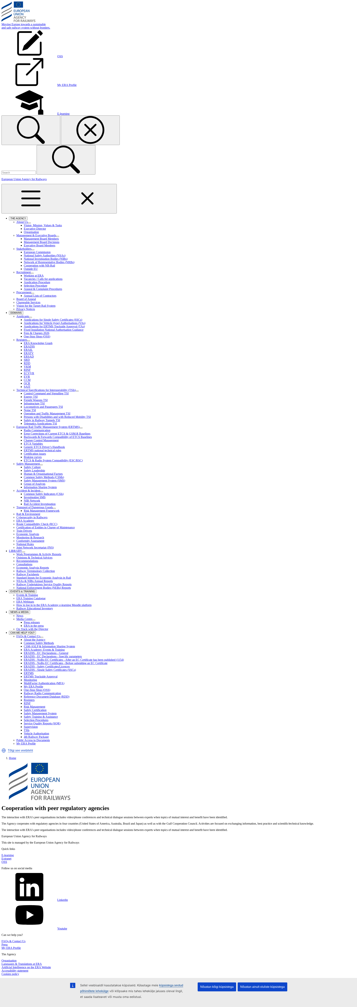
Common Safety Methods (39, 643)
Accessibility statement (14, 970)
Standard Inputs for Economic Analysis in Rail (43, 577)
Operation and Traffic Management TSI (47, 413)
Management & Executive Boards (36, 235)
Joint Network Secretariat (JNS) (35, 547)
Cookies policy (10, 974)
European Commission (37, 252)
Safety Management (28, 463)
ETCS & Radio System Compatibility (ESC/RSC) (53, 460)
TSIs (26, 730)
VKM (27, 366)
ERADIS (29, 346)
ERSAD (29, 356)
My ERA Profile (33, 686)
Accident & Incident (28, 490)
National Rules (25, 544)
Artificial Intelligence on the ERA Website (26, 967)
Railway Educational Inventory (34, 608)
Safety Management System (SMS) (44, 480)
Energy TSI (31, 396)
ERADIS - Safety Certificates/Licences (47, 666)
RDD (27, 363)
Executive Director (35, 228)
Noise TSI (30, 410)
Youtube (62, 928)
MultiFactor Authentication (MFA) (44, 683)
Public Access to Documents (33, 740)
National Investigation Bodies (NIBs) (45, 258)
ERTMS (29, 673)
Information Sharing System (40, 487)
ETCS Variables (33, 443)
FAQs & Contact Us (28, 636)
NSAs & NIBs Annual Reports (34, 581)
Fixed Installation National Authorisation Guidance (53, 329)
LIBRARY (15, 550)
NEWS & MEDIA (20, 612)
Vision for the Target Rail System (35, 305)
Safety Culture (32, 467)
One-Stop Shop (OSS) (37, 336)
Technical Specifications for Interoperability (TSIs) (46, 390)
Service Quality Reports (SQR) (42, 723)
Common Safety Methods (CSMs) (44, 477)
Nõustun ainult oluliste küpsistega (262, 986)
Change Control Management (41, 440)
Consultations (24, 564)
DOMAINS (16, 313)
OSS (4, 861)
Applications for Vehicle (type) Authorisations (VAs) (54, 323)
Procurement (23, 292)
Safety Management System (40, 713)
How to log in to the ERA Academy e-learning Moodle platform (53, 605)
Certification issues (35, 453)
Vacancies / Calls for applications (43, 279)
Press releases (32, 622)
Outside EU (31, 268)
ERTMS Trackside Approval (40, 676)
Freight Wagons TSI (36, 400)
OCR (27, 383)
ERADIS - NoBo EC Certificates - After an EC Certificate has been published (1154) (74, 659)
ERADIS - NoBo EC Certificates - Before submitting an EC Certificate (65, 663)
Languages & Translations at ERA (21, 963)
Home (12, 758)
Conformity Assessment (30, 540)
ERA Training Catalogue (31, 598)
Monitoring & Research (30, 537)
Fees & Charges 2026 (36, 333)
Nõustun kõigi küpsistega (217, 986)
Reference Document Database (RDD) (46, 696)
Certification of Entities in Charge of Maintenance (45, 527)
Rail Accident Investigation (40, 504)
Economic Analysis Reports (32, 567)
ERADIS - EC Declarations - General (46, 653)
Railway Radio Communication (42, 693)
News (19, 615)
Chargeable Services (28, 302)
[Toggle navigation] (59, 198)
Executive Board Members (39, 245)
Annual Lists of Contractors (40, 295)
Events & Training (27, 595)
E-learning (7, 855)
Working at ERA (34, 275)
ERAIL (28, 349)
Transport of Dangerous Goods (34, 507)
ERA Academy (25, 520)
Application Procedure (37, 282)
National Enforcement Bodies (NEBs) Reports (43, 587)
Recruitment (23, 272)
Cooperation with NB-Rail (39, 265)
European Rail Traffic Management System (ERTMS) (48, 426)
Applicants (22, 316)
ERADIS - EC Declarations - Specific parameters (53, 656)
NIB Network (32, 500)
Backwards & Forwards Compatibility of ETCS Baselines (58, 437)
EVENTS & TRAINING (23, 591)
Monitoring (30, 679)
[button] (3, 750)
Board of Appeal (26, 299)
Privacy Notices (25, 309)
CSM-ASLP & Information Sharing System (49, 646)
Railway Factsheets (27, 574)
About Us (22, 222)
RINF (27, 370)
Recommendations (27, 561)
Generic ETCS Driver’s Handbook (44, 447)
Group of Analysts (34, 483)
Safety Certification (35, 710)
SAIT (27, 386)
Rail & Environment (28, 514)
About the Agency (34, 639)
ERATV (29, 353)
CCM (27, 380)
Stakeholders (23, 248)
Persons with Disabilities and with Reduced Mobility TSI (57, 416)
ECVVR (29, 373)
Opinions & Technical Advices (34, 557)
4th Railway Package (36, 736)
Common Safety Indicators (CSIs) (44, 493)
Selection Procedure (35, 285)
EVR (27, 376)
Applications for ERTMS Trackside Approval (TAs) (54, 326)
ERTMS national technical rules (42, 450)
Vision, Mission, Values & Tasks (43, 225)
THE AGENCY (19, 218)
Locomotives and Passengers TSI (43, 406)
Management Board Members (41, 238)
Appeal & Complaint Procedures (43, 289)
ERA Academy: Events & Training (44, 649)
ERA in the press (34, 625)
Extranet (6, 858)
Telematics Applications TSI (40, 423)
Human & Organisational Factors (43, 473)
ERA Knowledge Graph (38, 343)
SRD (27, 359)
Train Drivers (24, 530)
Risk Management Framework (42, 510)
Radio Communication (37, 430)
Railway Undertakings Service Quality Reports (44, 584)
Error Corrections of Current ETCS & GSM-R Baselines (57, 433)
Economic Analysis (27, 534)
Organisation (31, 232)
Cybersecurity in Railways (31, 517)
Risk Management (34, 706)
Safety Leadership (34, 470)
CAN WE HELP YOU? (23, 633)
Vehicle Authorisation (36, 733)
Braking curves (33, 457)
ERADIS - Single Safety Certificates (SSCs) (50, 669)
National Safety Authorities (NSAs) (44, 255)
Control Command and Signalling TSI (46, 393)
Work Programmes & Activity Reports (38, 554)
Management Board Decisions (41, 242)
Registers (21, 339)
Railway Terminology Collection (35, 571)
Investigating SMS (35, 497)
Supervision (31, 726)
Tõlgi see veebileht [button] (20, 750)
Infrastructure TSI (34, 403)
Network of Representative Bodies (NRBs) (49, 262)
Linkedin (62, 899)
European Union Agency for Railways (24, 179)
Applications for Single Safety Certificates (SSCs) (53, 319)
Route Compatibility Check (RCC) (36, 524)
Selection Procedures (36, 720)
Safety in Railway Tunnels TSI (42, 420)
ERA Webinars (25, 601)
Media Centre (24, 619)
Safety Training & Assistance (41, 716)
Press (4, 944)
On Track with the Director (32, 629)
